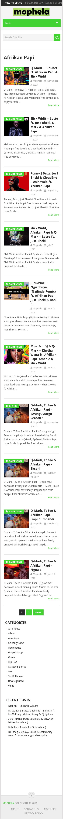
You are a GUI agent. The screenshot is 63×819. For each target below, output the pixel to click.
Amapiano (13, 638)
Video (11, 685)
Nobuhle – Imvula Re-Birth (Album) (27, 727)
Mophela (37, 80)
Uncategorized (16, 681)
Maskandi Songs (17, 666)
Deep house (14, 647)
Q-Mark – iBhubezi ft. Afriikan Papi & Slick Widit (44, 72)
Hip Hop (12, 662)
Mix (10, 671)
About (15, 809)
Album (11, 633)
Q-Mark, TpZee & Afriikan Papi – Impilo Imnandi (43, 515)
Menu (8, 23)
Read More (53, 105)
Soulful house (15, 676)
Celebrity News (16, 643)
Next (38, 612)
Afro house (14, 628)
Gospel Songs (15, 652)
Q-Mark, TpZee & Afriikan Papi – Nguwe (43, 565)
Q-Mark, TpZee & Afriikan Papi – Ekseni (43, 464)
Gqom (11, 657)
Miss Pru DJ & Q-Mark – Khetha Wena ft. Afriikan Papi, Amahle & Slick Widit (43, 354)
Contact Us (31, 809)
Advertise (50, 809)
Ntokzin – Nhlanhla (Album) (23, 705)
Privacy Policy (33, 813)
